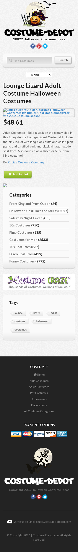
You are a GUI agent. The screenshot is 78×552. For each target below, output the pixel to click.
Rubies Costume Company (26, 162)
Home (40, 374)
